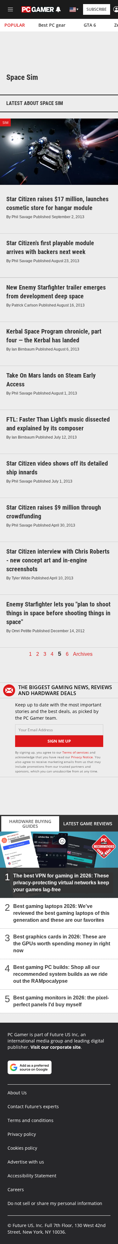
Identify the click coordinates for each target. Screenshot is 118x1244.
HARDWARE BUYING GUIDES (30, 823)
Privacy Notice (82, 757)
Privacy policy (22, 1134)
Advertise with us (26, 1162)
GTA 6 (90, 25)
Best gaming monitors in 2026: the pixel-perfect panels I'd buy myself (61, 1001)
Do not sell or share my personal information (55, 1203)
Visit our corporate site (56, 1047)
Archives (83, 654)
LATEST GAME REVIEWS (87, 824)
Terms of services (76, 752)
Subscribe (97, 9)
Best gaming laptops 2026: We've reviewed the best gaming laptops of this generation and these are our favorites (61, 913)
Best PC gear (51, 25)
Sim (5, 122)
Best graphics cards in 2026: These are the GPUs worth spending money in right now (61, 943)
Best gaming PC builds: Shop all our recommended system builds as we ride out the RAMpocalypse (60, 974)
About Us (17, 1093)
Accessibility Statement (32, 1176)
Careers (16, 1189)
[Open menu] (10, 9)
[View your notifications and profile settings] (58, 9)
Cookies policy (22, 1148)
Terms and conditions (30, 1120)
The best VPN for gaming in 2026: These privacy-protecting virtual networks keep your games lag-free (61, 882)
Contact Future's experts (33, 1106)
